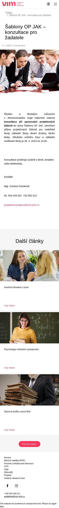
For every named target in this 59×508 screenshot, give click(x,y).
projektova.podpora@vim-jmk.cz (21, 205)
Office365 (8, 472)
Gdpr (6, 469)
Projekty (8, 475)
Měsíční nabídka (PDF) (14, 460)
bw (48, 4)
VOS (6, 466)
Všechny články (29, 444)
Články (8, 12)
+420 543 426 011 (12, 493)
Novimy (7, 457)
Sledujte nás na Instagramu (16, 485)
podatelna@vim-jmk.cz (14, 496)
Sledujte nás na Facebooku (7, 485)
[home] (13, 3)
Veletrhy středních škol (14, 478)
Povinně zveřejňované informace (18, 463)
